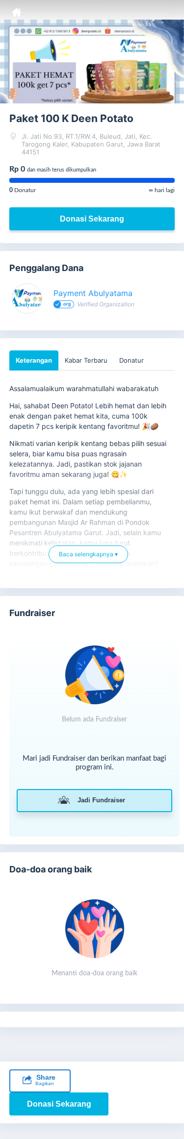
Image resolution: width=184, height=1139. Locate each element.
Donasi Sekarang (92, 219)
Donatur (131, 360)
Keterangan (34, 360)
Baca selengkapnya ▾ (88, 558)
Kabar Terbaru (86, 360)
